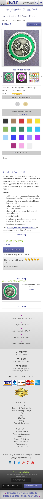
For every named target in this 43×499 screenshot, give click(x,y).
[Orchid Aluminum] (29, 138)
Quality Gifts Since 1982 (21, 324)
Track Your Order (21, 447)
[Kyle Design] (12, 2)
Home (8, 9)
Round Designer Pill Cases (22, 10)
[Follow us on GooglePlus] (23, 463)
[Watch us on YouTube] (32, 463)
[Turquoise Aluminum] (37, 130)
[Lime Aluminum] (5, 130)
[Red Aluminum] (21, 122)
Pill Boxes (26, 9)
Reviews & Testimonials (21, 408)
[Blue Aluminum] (13, 138)
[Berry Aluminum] (13, 146)
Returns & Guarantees (21, 434)
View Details (34, 24)
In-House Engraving (21, 337)
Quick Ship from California (21, 343)
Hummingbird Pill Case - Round (31, 286)
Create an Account (21, 442)
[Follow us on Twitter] (19, 463)
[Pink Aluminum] (21, 146)
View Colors (22, 114)
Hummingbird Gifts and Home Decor (21, 227)
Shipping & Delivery (21, 439)
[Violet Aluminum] (21, 138)
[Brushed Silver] (17, 104)
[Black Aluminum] (5, 122)
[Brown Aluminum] (13, 122)
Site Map (21, 418)
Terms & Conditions (21, 423)
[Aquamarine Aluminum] (5, 138)
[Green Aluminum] (13, 130)
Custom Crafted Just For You (21, 331)
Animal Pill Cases (29, 11)
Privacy (21, 421)
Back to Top (21, 235)
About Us (21, 405)
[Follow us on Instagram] (10, 463)
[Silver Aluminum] (29, 146)
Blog (21, 415)
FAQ (21, 413)
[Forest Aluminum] (21, 130)
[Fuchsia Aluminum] (37, 138)
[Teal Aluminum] (29, 130)
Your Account (21, 444)
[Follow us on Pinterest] (28, 463)
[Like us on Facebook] (14, 463)
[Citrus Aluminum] (29, 122)
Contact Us (21, 437)
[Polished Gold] (25, 104)
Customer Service (21, 432)
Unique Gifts (16, 9)
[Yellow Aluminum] (37, 122)
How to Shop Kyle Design (21, 411)
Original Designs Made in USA (21, 318)
